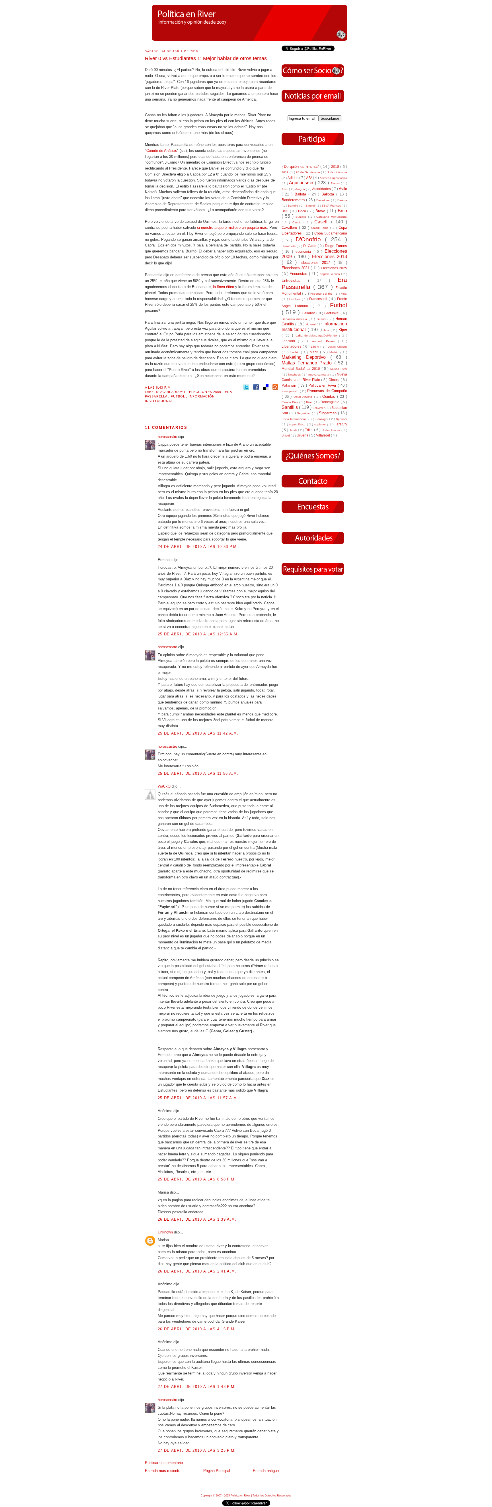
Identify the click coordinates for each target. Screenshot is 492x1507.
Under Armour (331, 430)
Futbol (178, 396)
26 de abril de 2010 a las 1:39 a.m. (197, 1219)
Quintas (329, 396)
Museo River (338, 368)
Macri (315, 352)
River (310, 402)
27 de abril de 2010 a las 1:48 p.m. (197, 1386)
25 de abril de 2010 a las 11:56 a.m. (198, 773)
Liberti (315, 346)
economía (304, 251)
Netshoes (295, 374)
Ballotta (328, 194)
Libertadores (292, 346)
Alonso (336, 183)
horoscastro (168, 437)
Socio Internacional (295, 419)
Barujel (310, 205)
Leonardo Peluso (324, 341)
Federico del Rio (322, 293)
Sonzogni (322, 419)
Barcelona (323, 200)
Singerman (328, 413)
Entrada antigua (266, 1471)
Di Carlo (310, 246)
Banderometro (294, 200)
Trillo (309, 430)
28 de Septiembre (308, 172)
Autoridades (322, 189)
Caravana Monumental (331, 216)
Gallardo (309, 313)
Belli (286, 211)
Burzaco (302, 216)
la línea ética (224, 287)
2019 (286, 172)
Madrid (334, 352)
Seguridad (304, 413)
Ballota (301, 194)
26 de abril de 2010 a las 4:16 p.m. (197, 1329)
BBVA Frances (332, 205)
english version (330, 274)
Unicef (286, 435)
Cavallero (290, 227)
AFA (309, 178)
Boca (303, 211)
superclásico (298, 424)
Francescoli (319, 299)
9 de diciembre (337, 172)
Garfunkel (332, 313)
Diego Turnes (336, 246)
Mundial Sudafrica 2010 (301, 368)
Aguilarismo (173, 391)
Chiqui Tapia (320, 227)
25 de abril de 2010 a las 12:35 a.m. (198, 634)
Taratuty (341, 424)
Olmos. (335, 380)
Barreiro (293, 205)
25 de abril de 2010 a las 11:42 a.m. (198, 733)
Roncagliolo (331, 402)
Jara (327, 330)
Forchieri (295, 299)
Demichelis (289, 246)
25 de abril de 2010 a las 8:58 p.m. (197, 1179)
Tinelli (294, 430)
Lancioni (290, 341)
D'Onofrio (310, 239)
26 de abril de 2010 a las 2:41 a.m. (197, 1271)
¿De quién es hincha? (301, 166)
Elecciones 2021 (296, 268)
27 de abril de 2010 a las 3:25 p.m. (197, 1450)
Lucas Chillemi (337, 346)
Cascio (298, 222)
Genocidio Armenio (295, 319)
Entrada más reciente (162, 1471)
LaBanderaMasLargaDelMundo (317, 335)
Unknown (166, 1232)
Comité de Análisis (161, 150)
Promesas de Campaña (327, 391)
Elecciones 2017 (317, 262)
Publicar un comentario (164, 1463)
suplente (320, 424)
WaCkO (165, 786)
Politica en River (323, 385)
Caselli (322, 221)
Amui (285, 189)
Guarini (322, 319)
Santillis (290, 407)
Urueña (303, 435)
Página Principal (216, 1471)
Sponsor (341, 419)
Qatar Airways (304, 396)
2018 (335, 166)
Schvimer (319, 407)
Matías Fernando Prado (308, 362)
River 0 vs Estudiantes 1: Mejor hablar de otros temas (206, 58)
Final (344, 293)
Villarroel (323, 435)
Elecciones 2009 (206, 391)
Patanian (290, 385)
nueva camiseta (319, 374)
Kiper (343, 330)
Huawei (311, 324)
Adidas (293, 178)
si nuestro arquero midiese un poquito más (232, 227)
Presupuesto (291, 391)
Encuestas (299, 274)
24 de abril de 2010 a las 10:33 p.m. (198, 547)
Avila (343, 189)
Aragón (300, 189)
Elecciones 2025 (334, 268)
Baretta (342, 200)
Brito (342, 210)
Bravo (321, 211)
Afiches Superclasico (333, 178)
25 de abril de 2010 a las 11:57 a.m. (198, 1098)
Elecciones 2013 (329, 256)
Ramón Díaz (290, 402)
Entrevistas (295, 280)
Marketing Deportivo (306, 357)
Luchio (295, 352)
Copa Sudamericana (330, 233)
